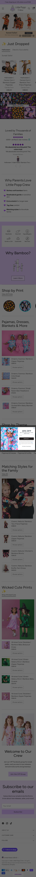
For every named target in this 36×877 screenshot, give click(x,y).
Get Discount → (27, 438)
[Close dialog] (34, 428)
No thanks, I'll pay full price (26, 446)
